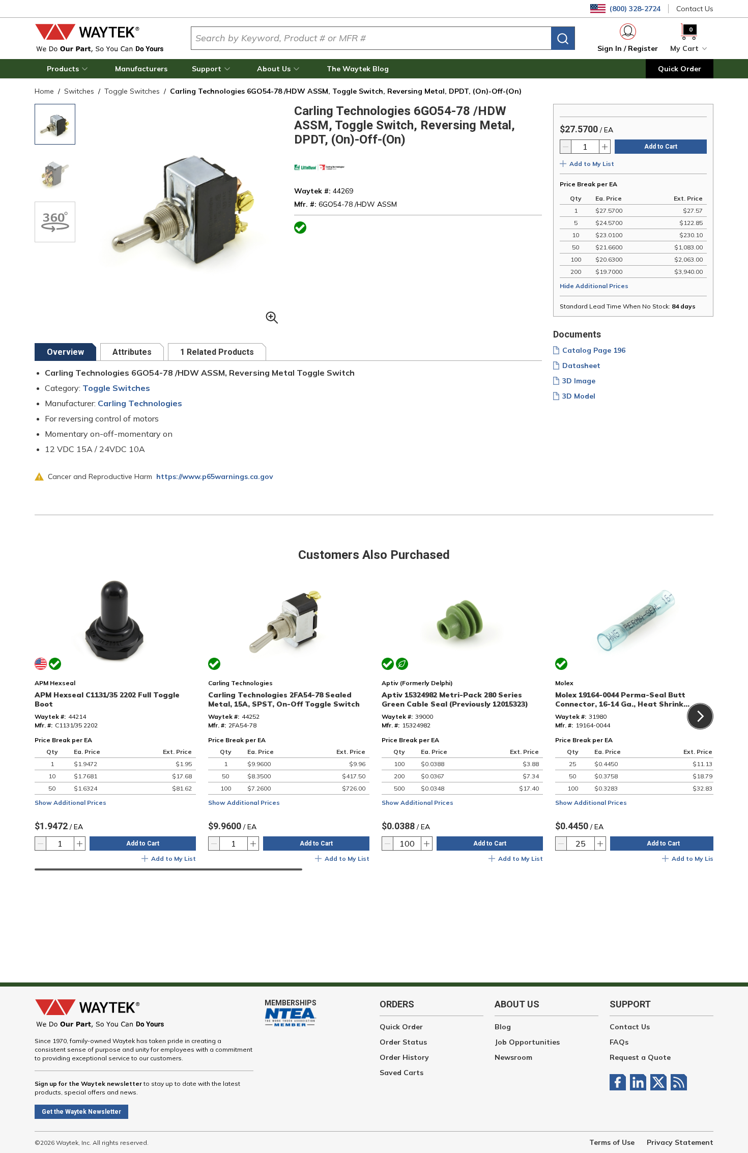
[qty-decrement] (565, 146)
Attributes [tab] (132, 352)
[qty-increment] (604, 146)
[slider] (168, 869)
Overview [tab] (65, 352)
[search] (562, 38)
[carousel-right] (700, 716)
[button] (69, 68)
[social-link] (620, 1082)
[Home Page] (105, 38)
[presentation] (65, 352)
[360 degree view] (55, 222)
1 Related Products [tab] (217, 352)
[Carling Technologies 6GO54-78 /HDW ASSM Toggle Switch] (55, 124)
